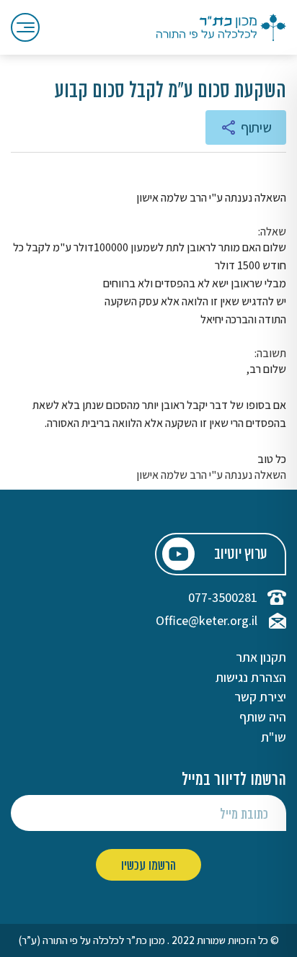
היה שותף (262, 717)
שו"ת (273, 737)
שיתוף (256, 127)
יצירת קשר (260, 697)
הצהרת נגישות (251, 678)
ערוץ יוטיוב (240, 555)
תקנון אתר (261, 657)
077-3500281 (222, 598)
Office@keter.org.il (206, 621)
